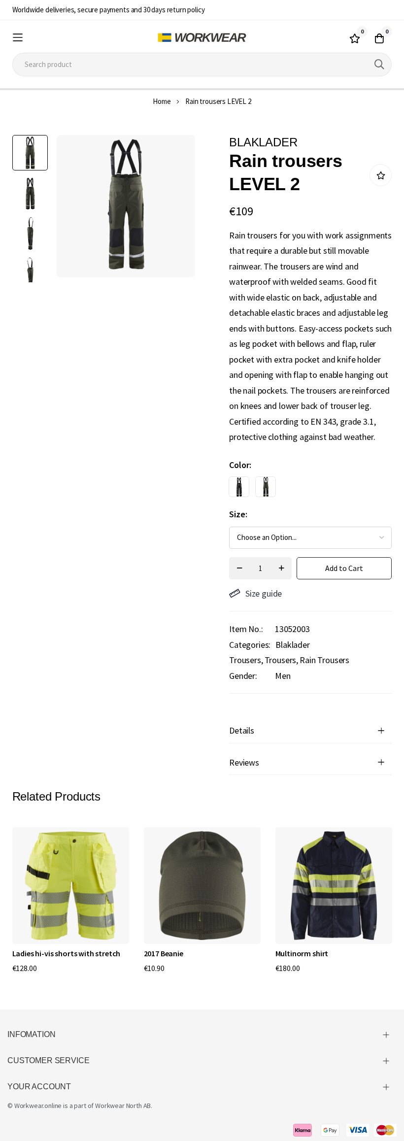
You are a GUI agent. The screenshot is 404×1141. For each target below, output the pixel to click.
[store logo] (202, 37)
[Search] (379, 64)
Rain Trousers (324, 660)
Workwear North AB (123, 1105)
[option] (239, 487)
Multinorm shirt (302, 953)
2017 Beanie (163, 953)
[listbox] (301, 489)
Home (161, 101)
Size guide (263, 593)
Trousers (281, 660)
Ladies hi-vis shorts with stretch (66, 953)
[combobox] (202, 64)
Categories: (249, 644)
